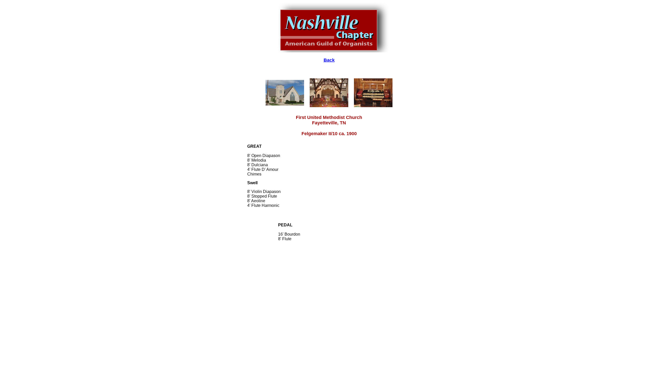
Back (329, 60)
